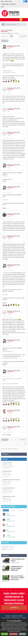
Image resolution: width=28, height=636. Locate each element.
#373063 (24, 138)
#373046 (24, 51)
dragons (17, 33)
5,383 (13, 526)
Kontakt (24, 618)
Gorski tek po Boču (7, 471)
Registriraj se (13, 4)
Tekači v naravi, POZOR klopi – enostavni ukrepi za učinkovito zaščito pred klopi (17, 577)
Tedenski (21, 510)
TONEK (9, 91)
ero (9, 33)
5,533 (13, 521)
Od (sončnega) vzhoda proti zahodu (11, 479)
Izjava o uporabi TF (6, 618)
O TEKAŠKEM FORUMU (5, 4)
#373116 (24, 416)
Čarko (9, 216)
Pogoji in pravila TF (16, 618)
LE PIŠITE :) (14, 607)
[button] (19, 444)
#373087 (24, 241)
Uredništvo (8, 616)
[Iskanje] (11, 36)
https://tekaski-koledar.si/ (8, 488)
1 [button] (21, 444)
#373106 (24, 345)
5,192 (13, 531)
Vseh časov (6, 510)
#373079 (24, 192)
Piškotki (20, 616)
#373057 (24, 114)
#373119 (24, 432)
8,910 (13, 515)
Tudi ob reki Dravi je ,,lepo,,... (9, 496)
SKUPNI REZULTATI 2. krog (8, 72)
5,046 (13, 537)
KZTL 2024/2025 (7, 30)
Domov (2, 1)
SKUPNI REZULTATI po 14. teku (10, 358)
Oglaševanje (15, 616)
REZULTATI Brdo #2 (7, 70)
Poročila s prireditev (8, 466)
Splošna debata (7, 474)
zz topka (10, 413)
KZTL (9, 48)
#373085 (24, 219)
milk (8, 111)
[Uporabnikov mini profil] (4, 47)
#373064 (24, 170)
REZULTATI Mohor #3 (7, 351)
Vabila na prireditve (8, 491)
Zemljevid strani (8, 1)
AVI (11, 33)
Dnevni (13, 510)
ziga (13, 33)
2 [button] (23, 444)
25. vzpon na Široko (7, 463)
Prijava (2, 7)
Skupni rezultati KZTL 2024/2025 (10, 383)
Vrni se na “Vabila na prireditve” (9, 449)
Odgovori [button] (5, 41)
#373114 (24, 376)
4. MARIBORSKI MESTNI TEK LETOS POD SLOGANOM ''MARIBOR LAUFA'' (17, 568)
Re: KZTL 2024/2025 (13, 46)
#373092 (24, 270)
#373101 (24, 317)
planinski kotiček (8, 500)
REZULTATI (5, 176)
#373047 (24, 93)
